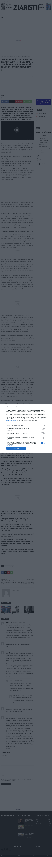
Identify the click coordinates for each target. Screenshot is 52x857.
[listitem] (26, 425)
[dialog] (26, 428)
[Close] (49, 407)
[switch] (43, 428)
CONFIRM (16, 448)
